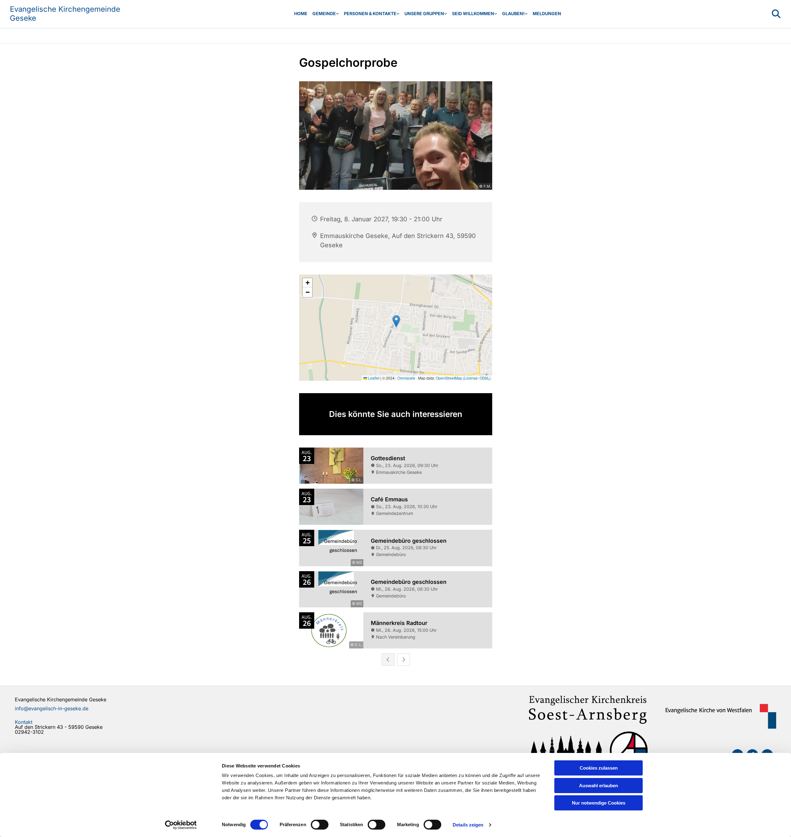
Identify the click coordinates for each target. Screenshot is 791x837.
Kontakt (23, 722)
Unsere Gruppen (424, 13)
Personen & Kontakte (370, 13)
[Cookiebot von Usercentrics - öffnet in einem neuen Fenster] (181, 825)
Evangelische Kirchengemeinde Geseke (65, 14)
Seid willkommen (473, 13)
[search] (776, 14)
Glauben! (513, 13)
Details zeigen (468, 824)
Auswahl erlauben (598, 785)
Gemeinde (324, 13)
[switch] (319, 825)
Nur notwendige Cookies (598, 802)
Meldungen (547, 13)
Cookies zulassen (599, 768)
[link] (325, 14)
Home (300, 13)
